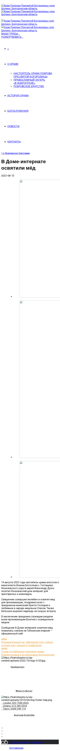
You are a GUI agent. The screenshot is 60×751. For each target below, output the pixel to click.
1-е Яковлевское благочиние (15, 153)
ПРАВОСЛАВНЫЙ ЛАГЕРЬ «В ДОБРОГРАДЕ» (29, 81)
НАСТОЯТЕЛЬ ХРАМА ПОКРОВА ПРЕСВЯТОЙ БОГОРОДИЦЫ (33, 75)
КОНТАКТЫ (14, 141)
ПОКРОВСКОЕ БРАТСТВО (29, 86)
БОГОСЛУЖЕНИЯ (17, 110)
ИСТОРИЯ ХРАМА (18, 95)
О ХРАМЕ (12, 64)
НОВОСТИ (13, 126)
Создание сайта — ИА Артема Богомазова (25, 742)
